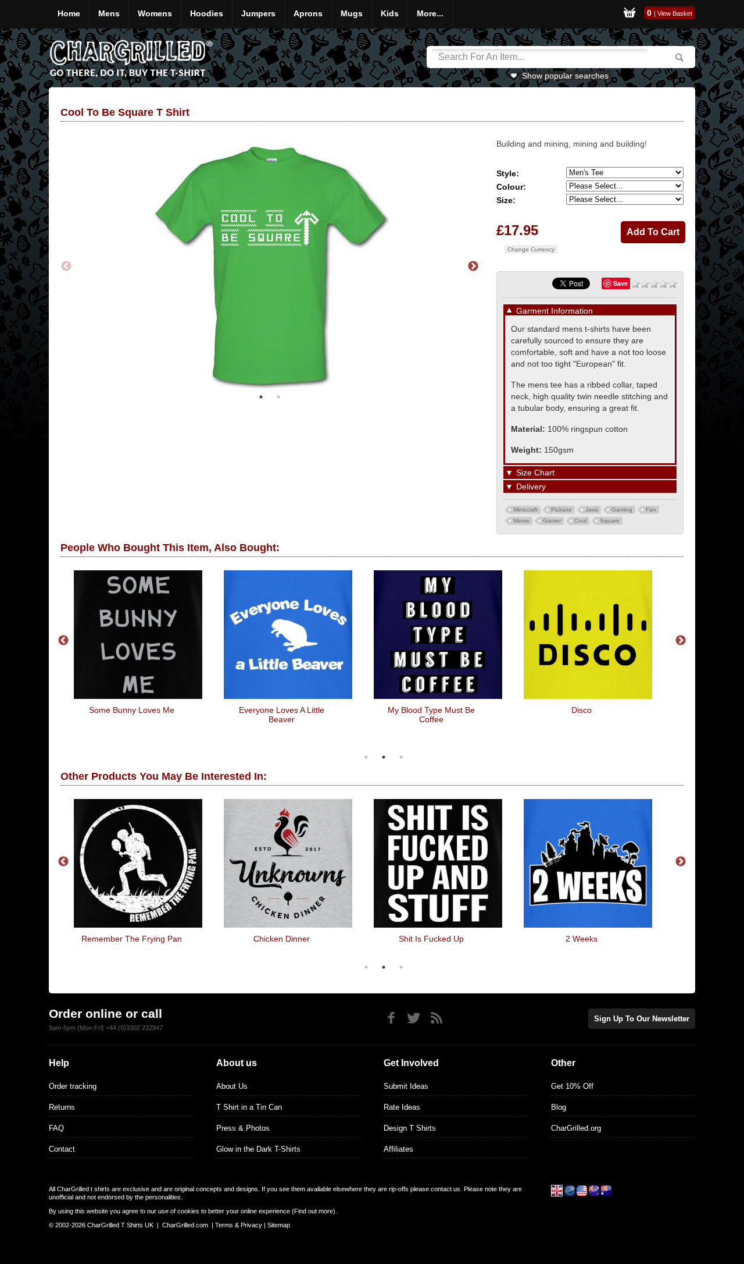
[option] (269, 265)
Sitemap (278, 1225)
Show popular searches (565, 75)
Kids (390, 13)
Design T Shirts (410, 1128)
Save (620, 283)
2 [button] (278, 394)
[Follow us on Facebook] (391, 1018)
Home (69, 13)
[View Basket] (629, 14)
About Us (232, 1086)
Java (591, 509)
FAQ (56, 1128)
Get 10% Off (572, 1086)
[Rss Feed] (436, 1018)
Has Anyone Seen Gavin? (350, 938)
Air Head (159, 710)
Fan (651, 509)
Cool (580, 520)
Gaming (621, 509)
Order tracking (72, 1086)
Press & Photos (243, 1128)
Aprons (308, 13)
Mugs (352, 13)
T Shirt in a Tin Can (249, 1107)
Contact (62, 1149)
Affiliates (398, 1149)
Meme (521, 520)
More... (430, 13)
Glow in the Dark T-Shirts (258, 1149)
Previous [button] (66, 265)
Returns (62, 1107)
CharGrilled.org (576, 1128)
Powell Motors (650, 938)
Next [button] (473, 265)
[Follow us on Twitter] (413, 1018)
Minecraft (525, 509)
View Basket (674, 13)
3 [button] (401, 757)
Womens (155, 13)
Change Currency (531, 249)
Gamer (552, 520)
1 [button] (261, 394)
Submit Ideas (406, 1086)
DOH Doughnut (500, 938)
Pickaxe (561, 509)
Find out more (313, 1211)
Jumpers (258, 13)
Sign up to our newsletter (641, 1018)
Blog (558, 1107)
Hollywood (309, 710)
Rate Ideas (402, 1107)
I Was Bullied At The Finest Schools (609, 714)
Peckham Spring (200, 938)
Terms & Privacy (238, 1225)
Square (610, 520)
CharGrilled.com (185, 1225)
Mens (109, 13)
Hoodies (206, 13)
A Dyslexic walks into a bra (458, 710)
